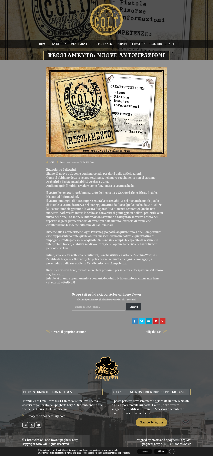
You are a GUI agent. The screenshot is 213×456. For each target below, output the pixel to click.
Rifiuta (161, 451)
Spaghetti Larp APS (178, 440)
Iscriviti (134, 306)
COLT (52, 162)
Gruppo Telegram (151, 422)
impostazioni (124, 453)
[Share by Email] (162, 321)
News (62, 162)
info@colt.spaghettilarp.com (46, 416)
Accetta (144, 451)
